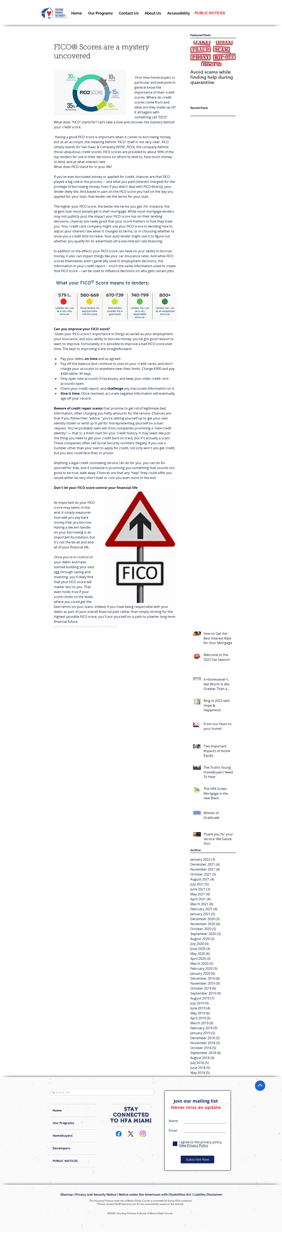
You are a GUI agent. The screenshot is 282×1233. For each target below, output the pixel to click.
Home (57, 1110)
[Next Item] (229, 53)
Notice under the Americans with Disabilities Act (155, 1194)
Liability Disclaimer (209, 1194)
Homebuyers (62, 1135)
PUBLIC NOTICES (65, 1161)
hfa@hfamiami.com (125, 1204)
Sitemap (66, 1194)
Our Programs (63, 1123)
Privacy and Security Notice (95, 1194)
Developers (61, 1148)
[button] (153, 13)
